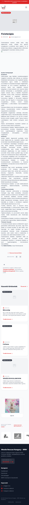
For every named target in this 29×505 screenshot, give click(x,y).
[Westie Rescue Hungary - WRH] (3, 7)
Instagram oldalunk (8, 491)
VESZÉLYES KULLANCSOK (12, 378)
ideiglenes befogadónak (9, 271)
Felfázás (6, 344)
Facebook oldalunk (8, 488)
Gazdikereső (4, 471)
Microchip (6, 310)
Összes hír (23, 286)
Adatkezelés (11, 502)
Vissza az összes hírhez (15, 253)
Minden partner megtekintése (18, 426)
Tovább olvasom (7, 319)
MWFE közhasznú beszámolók (9, 477)
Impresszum (18, 502)
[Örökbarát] (14, 436)
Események (4, 473)
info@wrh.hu (6, 486)
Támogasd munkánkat (8, 269)
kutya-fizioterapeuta (17, 245)
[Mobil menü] (26, 7)
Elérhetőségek (5, 475)
